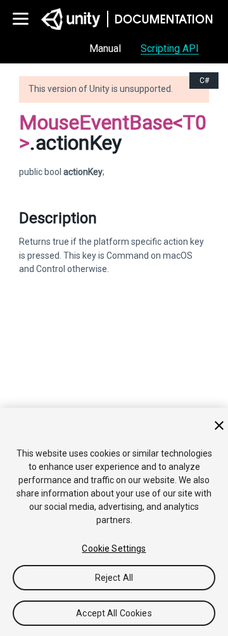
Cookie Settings (114, 548)
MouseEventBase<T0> (112, 132)
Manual (105, 48)
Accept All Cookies (114, 613)
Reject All (114, 578)
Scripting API (170, 48)
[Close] (219, 425)
